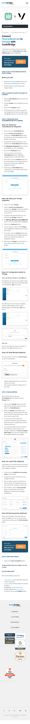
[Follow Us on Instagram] (9, 711)
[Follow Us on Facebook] (3, 711)
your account (20, 589)
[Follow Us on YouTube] (20, 711)
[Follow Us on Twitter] (26, 711)
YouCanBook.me (8, 580)
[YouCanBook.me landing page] (8, 16)
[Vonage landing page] (21, 16)
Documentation (7, 26)
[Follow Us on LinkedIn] (14, 711)
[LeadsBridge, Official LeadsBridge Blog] (8, 3)
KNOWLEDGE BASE (16, 587)
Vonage (6, 584)
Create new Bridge (11, 83)
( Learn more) (16, 285)
